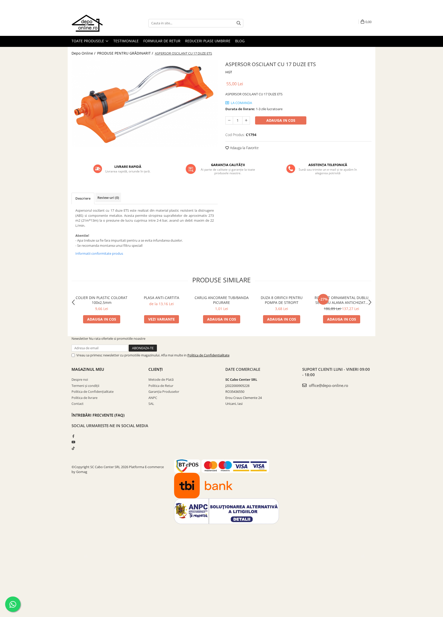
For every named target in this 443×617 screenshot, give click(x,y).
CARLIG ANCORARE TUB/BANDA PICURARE (222, 300)
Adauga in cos (280, 120)
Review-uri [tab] (108, 197)
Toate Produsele (88, 40)
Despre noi (80, 379)
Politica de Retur (160, 385)
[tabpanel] (145, 103)
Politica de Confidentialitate (208, 355)
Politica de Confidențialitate (93, 391)
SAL (151, 403)
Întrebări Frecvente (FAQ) (98, 415)
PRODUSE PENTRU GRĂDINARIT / (125, 53)
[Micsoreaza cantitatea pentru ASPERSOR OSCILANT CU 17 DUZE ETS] (229, 120)
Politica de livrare (84, 397)
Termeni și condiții (85, 385)
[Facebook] (73, 436)
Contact (78, 403)
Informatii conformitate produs (99, 253)
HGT (228, 72)
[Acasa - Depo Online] (97, 23)
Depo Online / (84, 53)
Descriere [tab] (82, 198)
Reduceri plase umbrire (207, 40)
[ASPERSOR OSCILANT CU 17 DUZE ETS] (145, 103)
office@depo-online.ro (328, 385)
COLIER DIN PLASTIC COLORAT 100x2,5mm (101, 300)
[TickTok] (73, 448)
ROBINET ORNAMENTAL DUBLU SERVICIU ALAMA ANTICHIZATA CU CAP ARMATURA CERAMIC (341, 300)
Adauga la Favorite (244, 147)
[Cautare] (238, 23)
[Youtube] (73, 442)
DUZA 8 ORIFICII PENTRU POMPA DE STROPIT (282, 300)
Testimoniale (126, 40)
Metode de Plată (161, 379)
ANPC (152, 397)
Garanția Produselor (163, 391)
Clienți (155, 369)
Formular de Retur (161, 40)
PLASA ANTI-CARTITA (161, 297)
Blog (240, 40)
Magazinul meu (88, 369)
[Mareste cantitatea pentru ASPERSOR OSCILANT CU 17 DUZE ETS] (246, 120)
